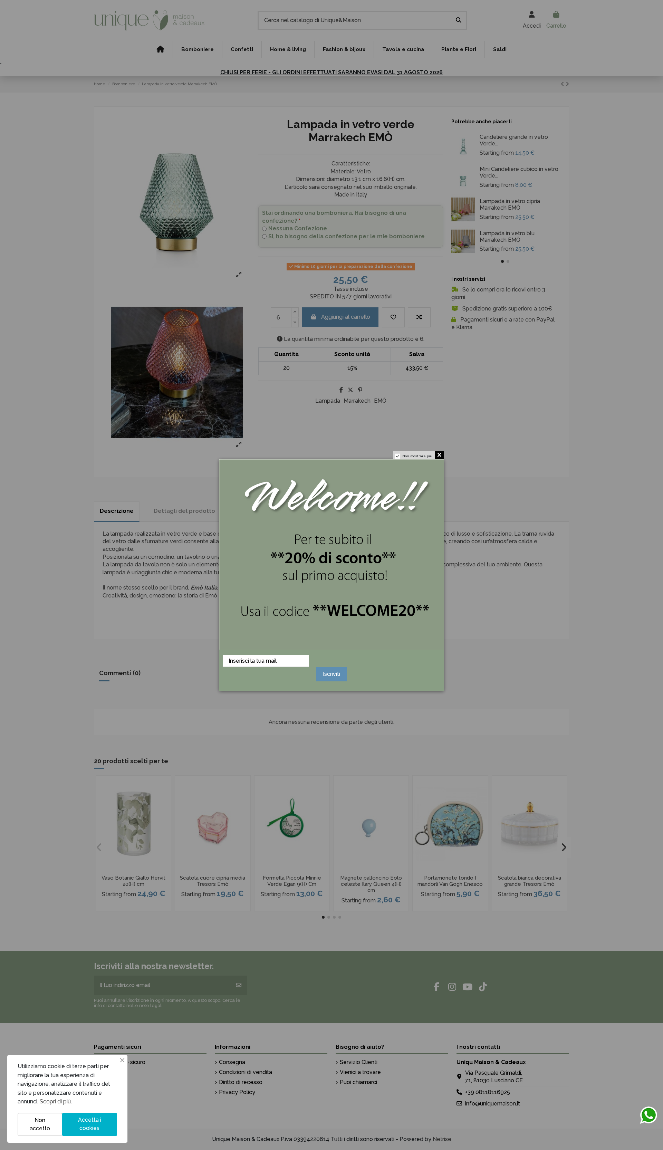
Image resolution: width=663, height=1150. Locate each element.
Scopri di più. (56, 1101)
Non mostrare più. (417, 456)
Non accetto (40, 1124)
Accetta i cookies (89, 1124)
